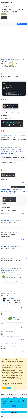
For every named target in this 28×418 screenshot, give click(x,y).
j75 (3, 137)
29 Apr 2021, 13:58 (12, 137)
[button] (2, 416)
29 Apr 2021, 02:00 (17, 74)
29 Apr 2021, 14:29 (17, 189)
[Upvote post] (23, 70)
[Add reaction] (21, 70)
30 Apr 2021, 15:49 (12, 293)
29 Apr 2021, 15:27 (18, 246)
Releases (8, 397)
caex (3, 232)
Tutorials (15, 397)
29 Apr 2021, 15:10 (13, 232)
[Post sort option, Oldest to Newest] (2, 24)
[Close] (25, 360)
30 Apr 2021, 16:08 (12, 334)
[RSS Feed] (20, 14)
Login (9, 387)
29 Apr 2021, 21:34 (19, 270)
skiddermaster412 (6, 170)
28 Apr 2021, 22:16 (19, 59)
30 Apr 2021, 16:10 (18, 346)
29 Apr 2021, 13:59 (17, 149)
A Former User (5, 74)
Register (4, 387)
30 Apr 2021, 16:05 (19, 314)
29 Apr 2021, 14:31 (18, 220)
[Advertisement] (14, 41)
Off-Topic (4, 14)
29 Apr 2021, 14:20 (19, 170)
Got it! (14, 406)
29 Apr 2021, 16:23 (12, 258)
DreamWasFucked (6, 59)
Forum (21, 397)
